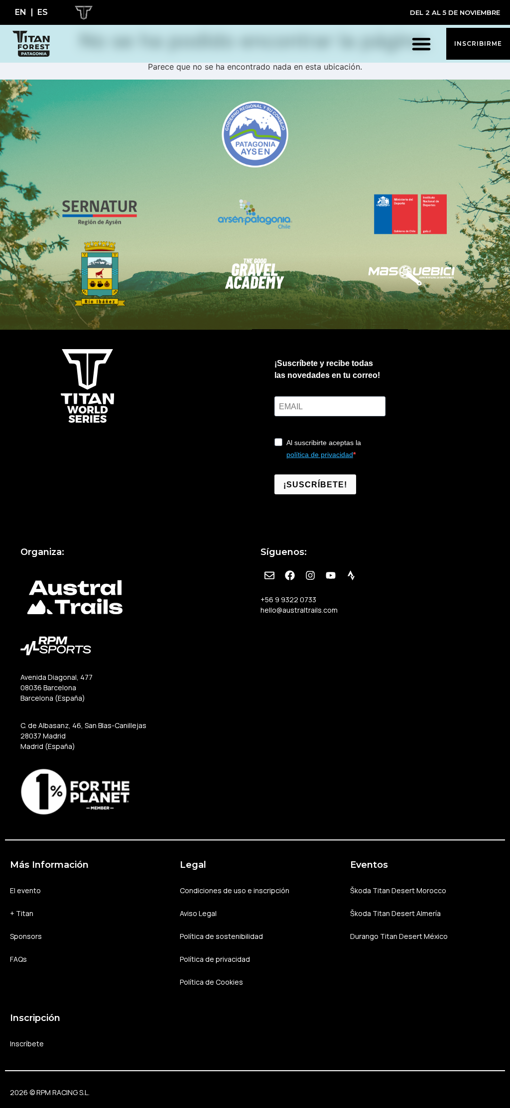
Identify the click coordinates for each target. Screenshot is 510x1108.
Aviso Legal (198, 913)
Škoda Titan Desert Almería (395, 913)
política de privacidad (319, 455)
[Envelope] (269, 575)
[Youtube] (331, 575)
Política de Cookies (211, 982)
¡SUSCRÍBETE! (315, 484)
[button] (421, 44)
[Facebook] (290, 575)
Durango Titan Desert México (399, 936)
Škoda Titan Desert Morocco (398, 890)
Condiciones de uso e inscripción (234, 890)
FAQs (18, 959)
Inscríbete (27, 1043)
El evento (25, 890)
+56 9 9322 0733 (288, 599)
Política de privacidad (215, 959)
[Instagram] (310, 575)
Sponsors (26, 936)
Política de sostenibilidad (221, 936)
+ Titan (21, 913)
